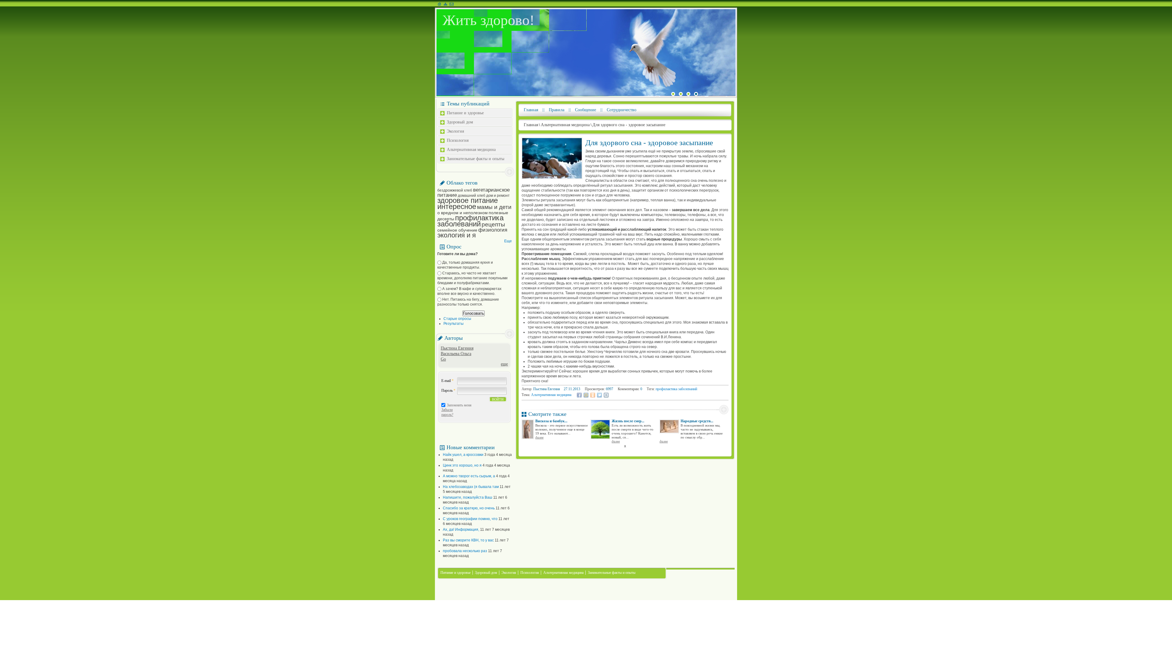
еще (504, 364)
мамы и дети (494, 207)
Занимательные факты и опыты (475, 158)
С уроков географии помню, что (470, 519)
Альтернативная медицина (471, 149)
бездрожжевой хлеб (454, 190)
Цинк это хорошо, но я (462, 465)
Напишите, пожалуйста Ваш (467, 497)
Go (443, 359)
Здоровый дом (460, 122)
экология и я (456, 235)
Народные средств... (697, 421)
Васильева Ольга (456, 353)
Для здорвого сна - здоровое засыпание (628, 125)
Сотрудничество (621, 110)
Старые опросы (457, 319)
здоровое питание (467, 200)
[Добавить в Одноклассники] (592, 395)
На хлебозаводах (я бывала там (471, 487)
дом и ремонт (498, 195)
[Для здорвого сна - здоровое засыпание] (552, 178)
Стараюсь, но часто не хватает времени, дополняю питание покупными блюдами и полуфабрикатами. (472, 278)
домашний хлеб (471, 195)
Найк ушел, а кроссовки (463, 455)
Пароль (448, 390)
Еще (508, 241)
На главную (439, 4)
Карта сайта (445, 4)
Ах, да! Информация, (461, 529)
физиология (492, 230)
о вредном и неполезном (462, 212)
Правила (556, 110)
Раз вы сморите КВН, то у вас (468, 540)
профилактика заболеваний (470, 221)
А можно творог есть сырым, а (469, 476)
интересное (456, 206)
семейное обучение (457, 230)
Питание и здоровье (465, 113)
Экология (455, 131)
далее (539, 437)
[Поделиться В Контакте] (606, 395)
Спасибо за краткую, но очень (469, 508)
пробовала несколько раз (465, 551)
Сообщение (585, 110)
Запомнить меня (459, 405)
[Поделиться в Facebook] (579, 395)
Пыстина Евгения (457, 348)
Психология (457, 140)
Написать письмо (451, 4)
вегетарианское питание (473, 192)
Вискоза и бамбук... (551, 421)
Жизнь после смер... (628, 421)
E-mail (447, 381)
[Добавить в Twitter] (599, 395)
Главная (531, 110)
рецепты (493, 224)
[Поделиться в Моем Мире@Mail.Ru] (586, 395)
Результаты (453, 323)
